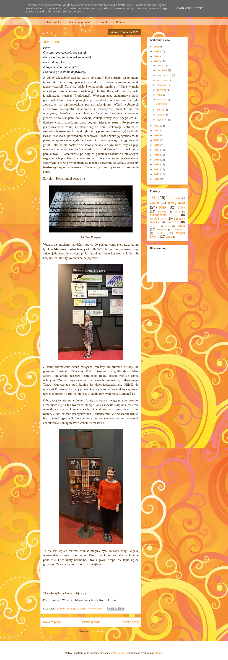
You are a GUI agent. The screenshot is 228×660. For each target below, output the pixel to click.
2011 (157, 179)
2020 (157, 135)
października (164, 75)
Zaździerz (162, 233)
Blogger (158, 653)
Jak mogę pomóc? (80, 22)
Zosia (169, 236)
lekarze (162, 211)
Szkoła (153, 226)
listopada (162, 70)
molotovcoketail (117, 653)
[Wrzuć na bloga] (112, 609)
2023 (157, 61)
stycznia (162, 119)
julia (162, 207)
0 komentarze (95, 608)
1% (153, 197)
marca (161, 109)
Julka (181, 207)
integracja (176, 202)
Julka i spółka (52, 22)
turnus (181, 226)
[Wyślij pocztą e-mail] (109, 609)
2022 (157, 125)
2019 (157, 140)
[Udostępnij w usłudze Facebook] (119, 609)
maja (160, 94)
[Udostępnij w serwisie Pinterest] (123, 609)
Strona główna (91, 622)
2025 (157, 51)
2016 (157, 154)
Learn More (183, 8)
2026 (157, 46)
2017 (157, 149)
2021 (157, 130)
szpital (167, 226)
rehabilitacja (158, 218)
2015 (157, 159)
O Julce (120, 22)
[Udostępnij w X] (116, 609)
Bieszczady (174, 198)
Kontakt (103, 22)
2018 (157, 145)
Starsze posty (130, 622)
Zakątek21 (179, 229)
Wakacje (162, 229)
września (162, 80)
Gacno (154, 202)
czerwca (162, 89)
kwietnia (162, 99)
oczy (177, 212)
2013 (157, 169)
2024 (157, 56)
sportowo (172, 222)
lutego (161, 114)
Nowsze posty (52, 622)
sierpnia (162, 84)
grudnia (161, 65)
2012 (157, 174)
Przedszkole (158, 215)
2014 (157, 164)
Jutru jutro (51, 42)
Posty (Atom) (97, 631)
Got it (199, 8)
